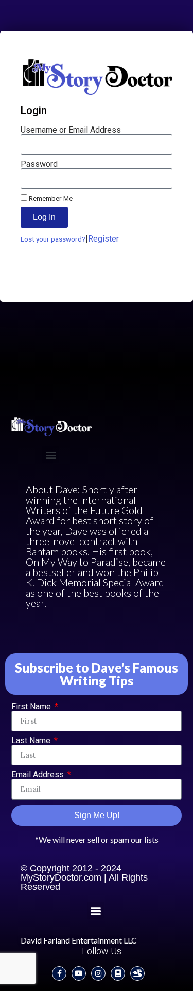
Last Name (31, 741)
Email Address (38, 775)
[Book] (118, 973)
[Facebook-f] (59, 973)
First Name (32, 706)
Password (39, 164)
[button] (50, 454)
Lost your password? (53, 239)
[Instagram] (98, 973)
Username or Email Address (71, 130)
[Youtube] (79, 973)
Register (103, 239)
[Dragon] (137, 973)
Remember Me (50, 198)
